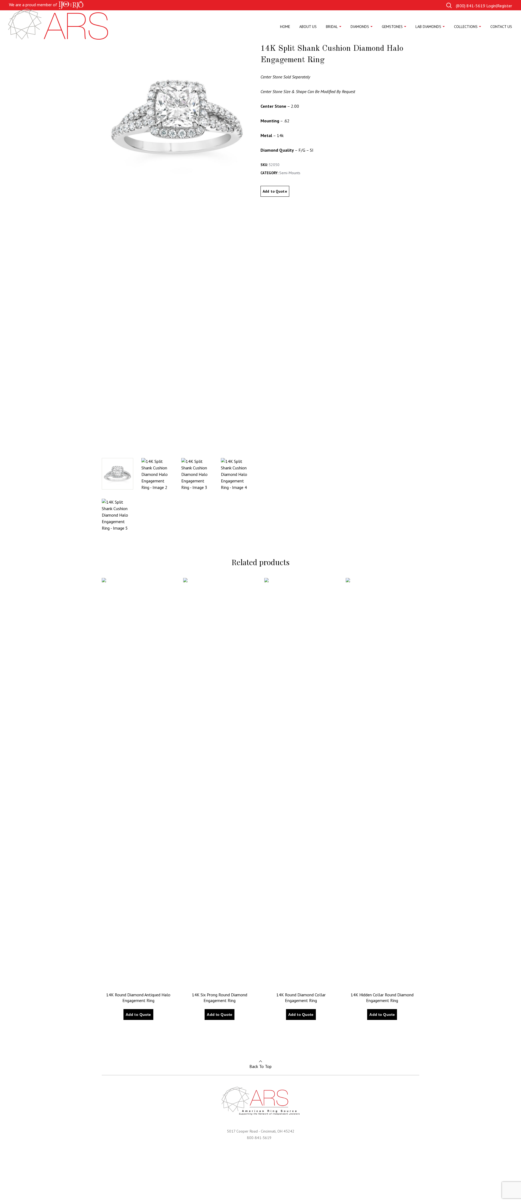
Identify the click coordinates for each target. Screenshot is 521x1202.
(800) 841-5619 (470, 5)
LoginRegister (499, 5)
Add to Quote (275, 191)
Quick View (118, 1032)
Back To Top (260, 1066)
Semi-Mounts (289, 172)
